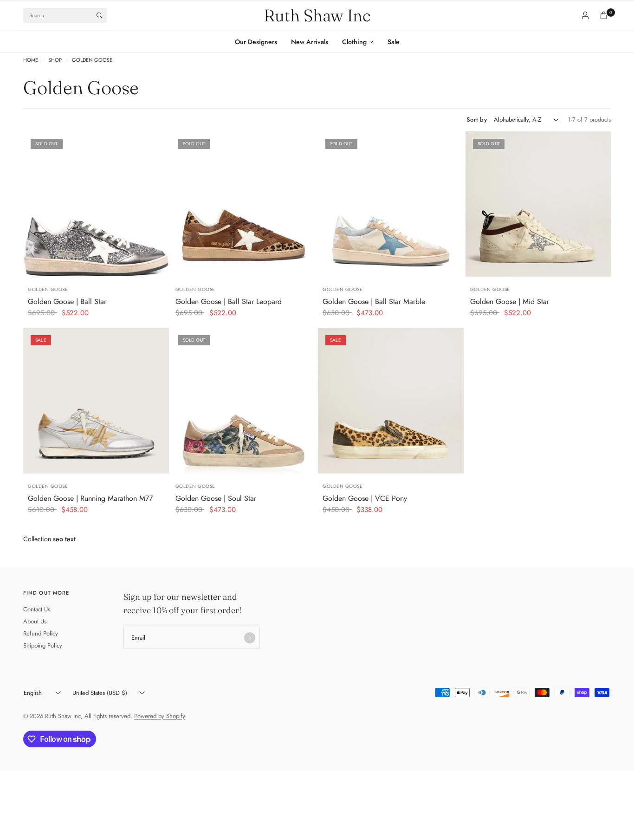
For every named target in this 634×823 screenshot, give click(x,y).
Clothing (354, 41)
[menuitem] (259, 41)
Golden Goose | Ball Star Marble (374, 301)
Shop (55, 60)
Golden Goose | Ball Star (67, 301)
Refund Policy (40, 633)
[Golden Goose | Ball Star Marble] (391, 204)
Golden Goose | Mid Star (509, 301)
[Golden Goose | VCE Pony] (391, 400)
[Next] (162, 204)
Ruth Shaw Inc (317, 15)
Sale (394, 41)
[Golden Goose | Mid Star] (538, 204)
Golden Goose (92, 60)
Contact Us (36, 609)
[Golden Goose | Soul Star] (244, 400)
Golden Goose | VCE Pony (365, 498)
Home (30, 60)
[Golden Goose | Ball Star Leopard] (244, 204)
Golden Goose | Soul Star (215, 498)
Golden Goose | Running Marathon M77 (90, 498)
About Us (34, 621)
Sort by (476, 119)
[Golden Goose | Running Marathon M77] (96, 400)
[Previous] (30, 204)
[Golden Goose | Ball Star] (96, 204)
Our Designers (256, 41)
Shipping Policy (42, 645)
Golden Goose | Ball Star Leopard (228, 301)
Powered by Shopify (159, 716)
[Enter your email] (249, 637)
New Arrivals (309, 41)
